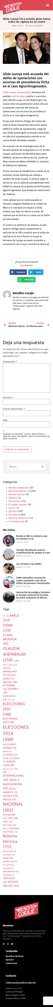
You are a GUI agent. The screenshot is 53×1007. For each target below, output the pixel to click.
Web (5, 420)
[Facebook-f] (4, 944)
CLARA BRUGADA (10, 639)
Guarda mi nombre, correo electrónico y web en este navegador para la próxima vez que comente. (26, 436)
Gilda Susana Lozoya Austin (17, 92)
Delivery (12, 497)
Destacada (14, 501)
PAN (13, 818)
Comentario (10, 361)
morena (10, 795)
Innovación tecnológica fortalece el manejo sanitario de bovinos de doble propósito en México (33, 595)
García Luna (8, 769)
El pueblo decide (17, 504)
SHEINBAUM (9, 875)
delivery (10, 681)
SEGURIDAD (11, 871)
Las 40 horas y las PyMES (29, 564)
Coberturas (11, 963)
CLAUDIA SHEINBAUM (14, 654)
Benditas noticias (15, 956)
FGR (39, 150)
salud (8, 858)
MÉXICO (9, 799)
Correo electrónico (14, 409)
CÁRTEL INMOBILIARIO (10, 671)
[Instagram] (8, 944)
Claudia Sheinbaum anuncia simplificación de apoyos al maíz (33, 551)
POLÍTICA (9, 825)
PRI (6, 828)
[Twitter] (12, 944)
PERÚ (7, 821)
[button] (47, 5)
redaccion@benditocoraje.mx (21, 983)
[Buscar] (42, 466)
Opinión (12, 511)
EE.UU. (11, 700)
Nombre (8, 397)
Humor (12, 507)
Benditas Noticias (17, 491)
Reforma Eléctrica (18, 518)
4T (6, 616)
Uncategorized (16, 521)
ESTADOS (10, 754)
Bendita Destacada (18, 487)
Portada (12, 514)
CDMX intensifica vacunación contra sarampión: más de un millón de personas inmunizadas (33, 580)
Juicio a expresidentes (12, 784)
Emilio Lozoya (18, 96)
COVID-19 (12, 665)
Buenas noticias (16, 494)
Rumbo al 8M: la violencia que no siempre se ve (31, 537)
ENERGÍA (7, 752)
